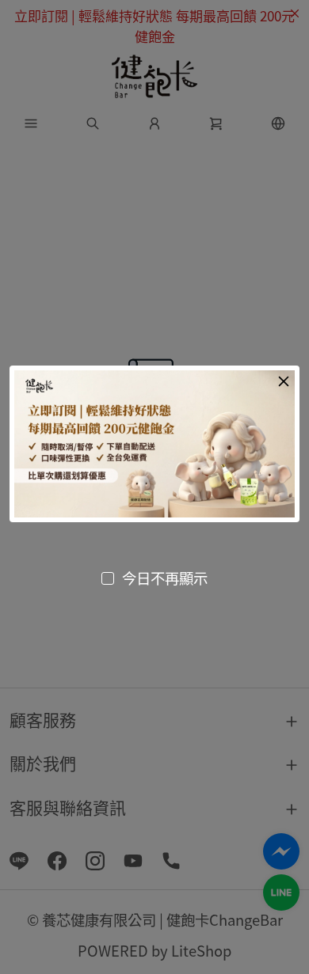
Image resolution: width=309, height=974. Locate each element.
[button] (283, 381)
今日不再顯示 (165, 577)
